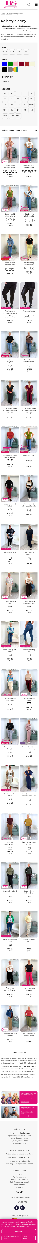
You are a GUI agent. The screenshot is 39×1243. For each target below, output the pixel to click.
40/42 (31, 104)
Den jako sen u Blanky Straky (19, 1161)
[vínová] (21, 64)
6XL (31, 99)
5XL (25, 99)
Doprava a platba (19, 1143)
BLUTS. (12, 51)
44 (25, 110)
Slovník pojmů (19, 1185)
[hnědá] (27, 64)
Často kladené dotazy (19, 1138)
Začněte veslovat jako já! (19, 1182)
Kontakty (19, 1187)
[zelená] (10, 64)
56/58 (18, 115)
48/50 (5, 115)
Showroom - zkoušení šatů (20, 1133)
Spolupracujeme (19, 1177)
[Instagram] (22, 1207)
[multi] (15, 69)
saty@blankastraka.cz (22, 1197)
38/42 (18, 104)
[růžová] (15, 64)
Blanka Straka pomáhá (19, 1179)
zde (28, 1226)
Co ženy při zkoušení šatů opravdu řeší (20, 1154)
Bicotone (5, 51)
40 (25, 104)
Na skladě (6, 81)
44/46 (31, 110)
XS (5, 93)
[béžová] (32, 64)
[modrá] (4, 64)
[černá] (4, 69)
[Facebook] (16, 1207)
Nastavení (18, 1232)
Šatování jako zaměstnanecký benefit (20, 1164)
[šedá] (10, 69)
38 (12, 104)
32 (5, 104)
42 (12, 110)
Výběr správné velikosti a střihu (19, 1135)
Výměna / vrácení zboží (19, 1141)
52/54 (12, 115)
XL (31, 93)
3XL (11, 99)
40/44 (5, 110)
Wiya (26, 51)
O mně (19, 1174)
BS (19, 51)
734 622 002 (22, 1202)
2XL (5, 99)
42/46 (18, 110)
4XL (18, 99)
